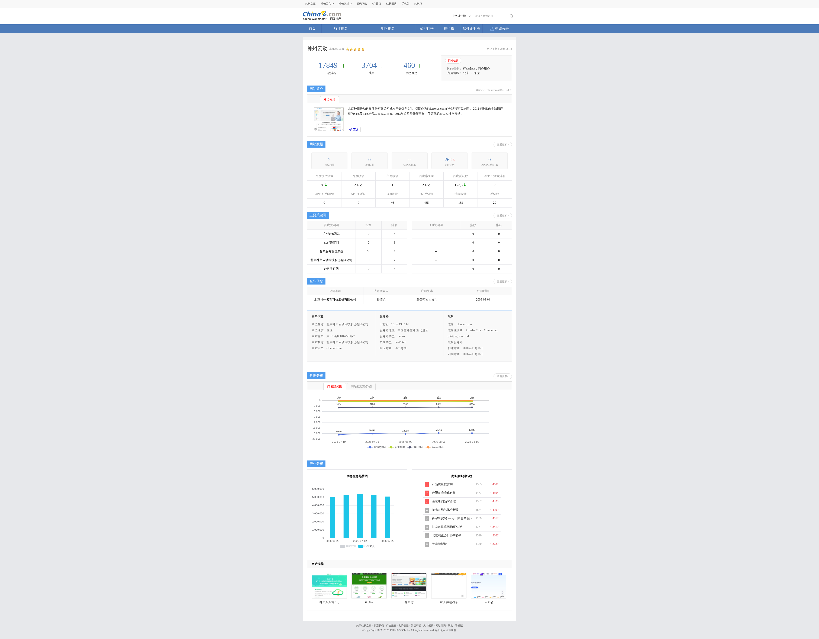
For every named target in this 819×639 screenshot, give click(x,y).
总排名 (331, 73)
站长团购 (391, 3)
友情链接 (403, 625)
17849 (329, 65)
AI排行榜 (427, 28)
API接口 (376, 3)
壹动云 (369, 602)
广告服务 (391, 625)
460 (409, 65)
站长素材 (344, 3)
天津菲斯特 (439, 544)
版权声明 (416, 625)
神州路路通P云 (329, 602)
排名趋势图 (334, 386)
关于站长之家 (364, 625)
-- (409, 159)
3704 (369, 65)
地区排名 (388, 28)
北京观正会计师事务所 (447, 535)
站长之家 (310, 3)
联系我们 (379, 625)
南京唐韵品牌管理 (444, 501)
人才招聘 (428, 625)
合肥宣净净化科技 (444, 492)
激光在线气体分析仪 (445, 509)
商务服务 (412, 73)
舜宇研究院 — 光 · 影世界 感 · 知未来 (452, 520)
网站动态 (441, 625)
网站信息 (453, 60)
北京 (372, 73)
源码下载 (362, 3)
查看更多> (503, 144)
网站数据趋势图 (361, 386)
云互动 (488, 602)
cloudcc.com (336, 48)
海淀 (477, 73)
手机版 (459, 625)
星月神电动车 (449, 602)
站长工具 (326, 3)
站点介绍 (329, 99)
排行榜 (449, 28)
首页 (312, 28)
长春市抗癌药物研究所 (447, 527)
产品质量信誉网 (442, 484)
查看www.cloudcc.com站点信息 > (494, 90)
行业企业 (469, 68)
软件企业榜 (471, 28)
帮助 (450, 625)
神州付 (409, 602)
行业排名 (341, 28)
